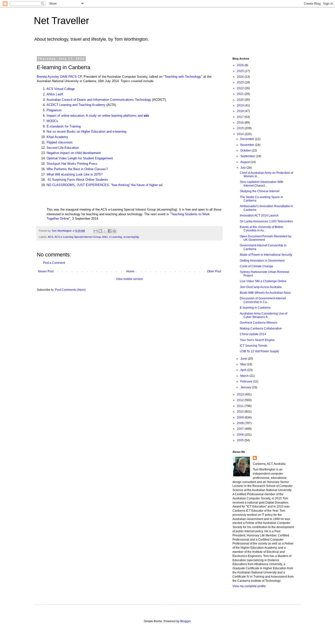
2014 (241, 134)
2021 (241, 94)
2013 (241, 394)
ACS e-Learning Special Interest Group (77, 236)
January (246, 387)
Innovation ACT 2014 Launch (259, 215)
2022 (241, 88)
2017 (241, 117)
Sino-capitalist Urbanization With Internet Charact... (261, 183)
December (247, 139)
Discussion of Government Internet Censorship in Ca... (263, 300)
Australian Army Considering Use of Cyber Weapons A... (263, 315)
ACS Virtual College (61, 89)
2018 (241, 111)
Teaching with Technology (183, 76)
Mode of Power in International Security (266, 254)
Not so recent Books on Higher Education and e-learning (86, 131)
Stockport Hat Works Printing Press (72, 163)
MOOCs (52, 121)
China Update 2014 (253, 334)
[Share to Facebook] (109, 230)
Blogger (185, 621)
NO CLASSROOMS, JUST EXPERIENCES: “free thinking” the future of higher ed (104, 185)
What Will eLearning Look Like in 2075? (75, 174)
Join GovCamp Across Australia (261, 287)
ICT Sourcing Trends (253, 345)
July (243, 167)
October (246, 150)
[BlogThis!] (100, 230)
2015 (241, 128)
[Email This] (95, 230)
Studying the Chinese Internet (259, 191)
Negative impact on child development (74, 153)
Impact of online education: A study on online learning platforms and (98, 115)
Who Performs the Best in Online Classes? (77, 169)
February (246, 381)
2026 (241, 65)
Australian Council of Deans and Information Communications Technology (99, 99)
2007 (241, 428)
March (244, 376)
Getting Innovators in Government (262, 260)
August (245, 162)
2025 (241, 71)
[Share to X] (105, 230)
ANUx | (55, 94)
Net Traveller (61, 20)
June (244, 358)
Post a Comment (54, 263)
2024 (241, 76)
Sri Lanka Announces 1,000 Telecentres (266, 221)
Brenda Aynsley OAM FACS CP (59, 76)
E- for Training (64, 126)
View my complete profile (249, 586)
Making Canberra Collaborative (261, 328)
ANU (105, 236)
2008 (241, 423)
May (243, 364)
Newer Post (45, 271)
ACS (50, 236)
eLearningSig (131, 236)
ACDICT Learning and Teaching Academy (76, 105)
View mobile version (129, 279)
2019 (241, 105)
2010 (241, 411)
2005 (241, 440)
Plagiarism (54, 110)
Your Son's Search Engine (257, 340)
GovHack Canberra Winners (258, 322)
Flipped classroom (60, 142)
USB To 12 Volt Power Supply (259, 351)
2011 (241, 406)
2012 (241, 400)
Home (130, 271)
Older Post (214, 271)
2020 (241, 99)
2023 (241, 82)
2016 (241, 122)
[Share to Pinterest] (114, 230)
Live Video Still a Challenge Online (263, 281)
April (243, 370)
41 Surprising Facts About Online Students (77, 179)
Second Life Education (63, 148)
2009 (241, 417)
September (248, 156)
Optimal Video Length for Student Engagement (80, 158)
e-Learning (115, 236)
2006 (241, 434)
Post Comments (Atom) (70, 289)
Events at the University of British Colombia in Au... (261, 228)
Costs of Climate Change (256, 266)
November (247, 145)
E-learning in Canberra (255, 307)
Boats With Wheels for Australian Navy (265, 292)
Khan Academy (57, 137)
